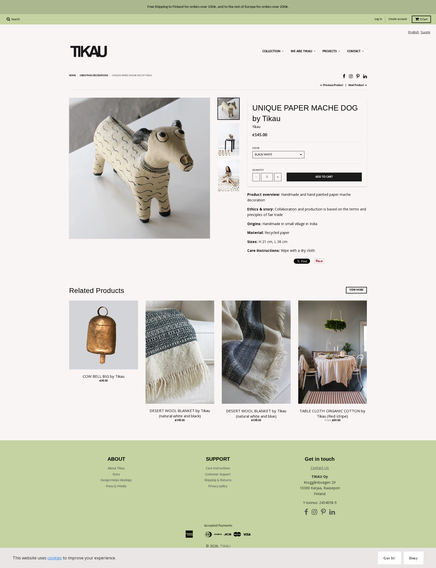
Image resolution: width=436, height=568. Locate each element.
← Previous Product (331, 85)
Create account (398, 19)
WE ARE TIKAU (301, 51)
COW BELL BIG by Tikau (103, 376)
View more (356, 290)
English (413, 32)
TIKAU (225, 546)
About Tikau (116, 468)
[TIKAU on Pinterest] (358, 76)
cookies (54, 558)
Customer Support (218, 474)
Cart (423, 19)
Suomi (425, 32)
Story (116, 474)
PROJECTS (329, 51)
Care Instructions (218, 468)
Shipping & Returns (217, 480)
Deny (413, 558)
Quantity (258, 170)
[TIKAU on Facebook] (344, 76)
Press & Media (116, 486)
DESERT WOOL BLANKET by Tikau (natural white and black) (180, 413)
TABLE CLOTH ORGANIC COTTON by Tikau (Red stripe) (332, 413)
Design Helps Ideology (116, 480)
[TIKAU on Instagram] (351, 76)
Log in (378, 19)
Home (72, 75)
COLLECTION (271, 51)
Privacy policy (217, 486)
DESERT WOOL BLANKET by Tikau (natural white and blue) (256, 413)
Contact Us (320, 467)
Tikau (256, 127)
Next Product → (357, 85)
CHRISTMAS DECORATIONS (94, 75)
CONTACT (354, 51)
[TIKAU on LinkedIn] (365, 76)
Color (256, 148)
